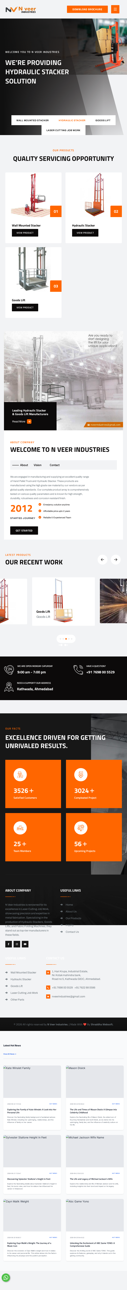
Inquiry (69, 925)
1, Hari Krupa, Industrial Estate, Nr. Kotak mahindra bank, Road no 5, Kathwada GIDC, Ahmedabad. (76, 975)
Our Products (73, 918)
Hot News (53, 1104)
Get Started (19, 99)
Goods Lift (16, 986)
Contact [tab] (55, 465)
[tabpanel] (63, 505)
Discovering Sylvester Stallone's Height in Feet (28, 1179)
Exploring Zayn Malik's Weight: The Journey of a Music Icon (29, 1245)
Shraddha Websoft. (102, 1024)
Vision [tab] (38, 465)
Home (69, 904)
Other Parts (17, 999)
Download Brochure (87, 9)
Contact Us (72, 931)
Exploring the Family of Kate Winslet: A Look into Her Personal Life (31, 1111)
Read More (18, 421)
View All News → (9, 1054)
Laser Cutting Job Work (24, 992)
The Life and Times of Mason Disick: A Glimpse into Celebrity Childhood (93, 1111)
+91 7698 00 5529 (66, 100)
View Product (25, 232)
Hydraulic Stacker (20, 979)
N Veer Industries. (57, 1024)
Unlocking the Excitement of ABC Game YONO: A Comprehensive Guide (92, 1245)
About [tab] (24, 465)
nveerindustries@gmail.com (68, 996)
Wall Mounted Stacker (23, 972)
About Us (71, 911)
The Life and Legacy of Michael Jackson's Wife (91, 1179)
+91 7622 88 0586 (84, 987)
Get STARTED (24, 530)
